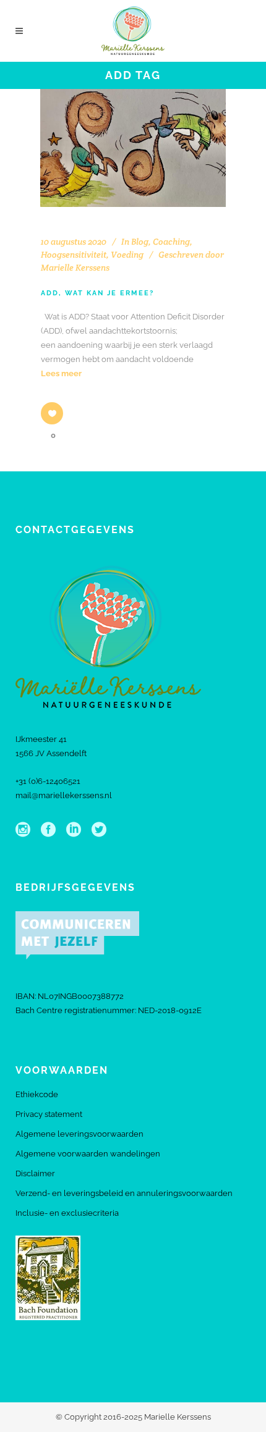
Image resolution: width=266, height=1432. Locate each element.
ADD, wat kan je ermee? (97, 293)
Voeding (127, 254)
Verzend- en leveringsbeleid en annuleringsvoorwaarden (124, 1193)
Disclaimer (35, 1173)
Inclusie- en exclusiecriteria (67, 1213)
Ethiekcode (36, 1094)
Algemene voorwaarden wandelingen (87, 1153)
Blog (139, 241)
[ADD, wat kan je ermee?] (133, 148)
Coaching (171, 241)
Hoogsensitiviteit (73, 254)
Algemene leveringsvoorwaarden (79, 1134)
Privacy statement (48, 1114)
